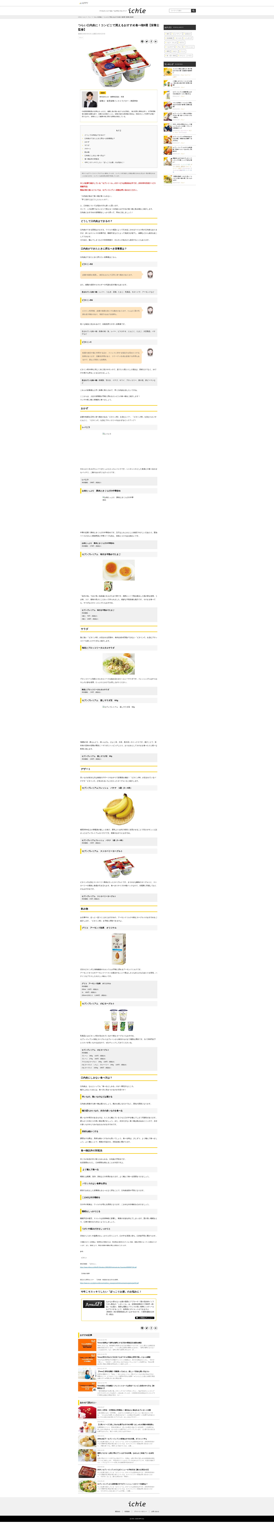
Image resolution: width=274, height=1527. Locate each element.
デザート (88, 149)
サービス (179, 38)
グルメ (90, 17)
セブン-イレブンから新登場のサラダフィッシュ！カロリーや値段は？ (122, 1484)
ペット (183, 51)
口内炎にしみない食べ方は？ (95, 155)
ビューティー (177, 34)
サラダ (87, 145)
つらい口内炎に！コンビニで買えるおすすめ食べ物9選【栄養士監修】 (182, 104)
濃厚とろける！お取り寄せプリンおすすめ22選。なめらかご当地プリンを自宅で (125, 1454)
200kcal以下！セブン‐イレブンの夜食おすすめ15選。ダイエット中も (122, 1439)
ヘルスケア (170, 47)
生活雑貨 (169, 38)
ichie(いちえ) (82, 17)
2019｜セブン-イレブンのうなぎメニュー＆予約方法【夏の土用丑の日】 (123, 1470)
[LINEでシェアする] (142, 41)
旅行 (168, 34)
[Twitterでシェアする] (146, 41)
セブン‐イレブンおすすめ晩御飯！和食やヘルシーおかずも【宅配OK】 (182, 149)
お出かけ (188, 34)
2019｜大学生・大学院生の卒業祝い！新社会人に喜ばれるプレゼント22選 (124, 1410)
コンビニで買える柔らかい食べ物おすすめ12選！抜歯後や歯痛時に (182, 70)
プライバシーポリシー (140, 1511)
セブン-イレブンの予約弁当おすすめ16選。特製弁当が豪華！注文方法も (182, 138)
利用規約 (127, 1511)
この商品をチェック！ (145, 1318)
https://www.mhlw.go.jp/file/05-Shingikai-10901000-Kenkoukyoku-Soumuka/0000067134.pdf (108, 1267)
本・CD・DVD (171, 55)
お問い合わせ (155, 1511)
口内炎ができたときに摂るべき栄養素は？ (100, 138)
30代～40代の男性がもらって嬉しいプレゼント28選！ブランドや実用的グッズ (182, 126)
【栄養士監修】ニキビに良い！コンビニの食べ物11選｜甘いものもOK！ (182, 178)
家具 (189, 164)
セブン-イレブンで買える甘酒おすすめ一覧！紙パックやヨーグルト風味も (182, 115)
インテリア (188, 38)
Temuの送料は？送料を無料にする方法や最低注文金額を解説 (119, 1343)
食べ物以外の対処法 (92, 159)
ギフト (182, 42)
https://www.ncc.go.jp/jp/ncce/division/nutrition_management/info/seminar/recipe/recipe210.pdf (109, 1283)
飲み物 (87, 152)
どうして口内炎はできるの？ (95, 135)
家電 (168, 51)
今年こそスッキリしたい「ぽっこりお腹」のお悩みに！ (105, 162)
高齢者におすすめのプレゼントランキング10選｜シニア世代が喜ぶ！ (182, 160)
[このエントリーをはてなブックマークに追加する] (155, 41)
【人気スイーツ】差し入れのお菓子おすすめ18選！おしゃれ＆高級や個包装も (125, 1424)
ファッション (189, 47)
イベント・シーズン (185, 55)
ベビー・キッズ (171, 42)
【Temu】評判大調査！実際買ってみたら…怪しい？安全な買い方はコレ (123, 1371)
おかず (87, 142)
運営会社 (117, 1511)
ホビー (175, 51)
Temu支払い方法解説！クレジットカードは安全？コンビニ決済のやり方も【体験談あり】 (125, 1387)
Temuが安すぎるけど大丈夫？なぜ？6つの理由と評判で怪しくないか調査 (123, 1357)
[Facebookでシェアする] (151, 41)
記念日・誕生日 (180, 166)
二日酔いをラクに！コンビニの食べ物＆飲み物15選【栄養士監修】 (182, 83)
